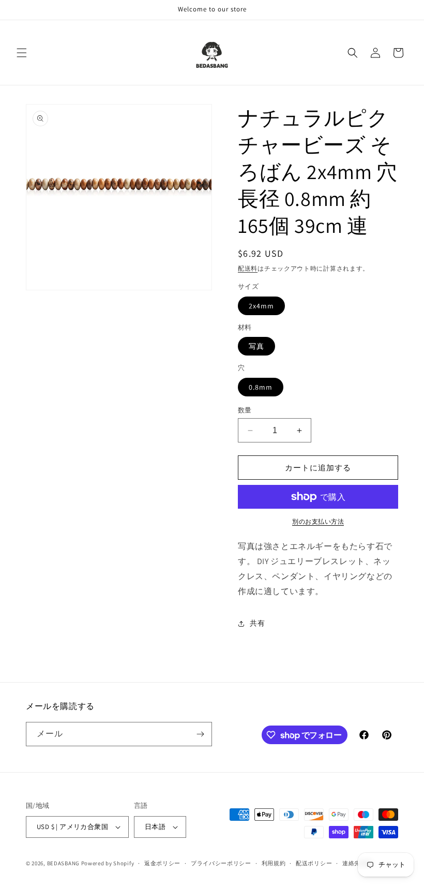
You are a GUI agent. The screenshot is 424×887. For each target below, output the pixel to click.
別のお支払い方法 (318, 521)
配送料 (248, 268)
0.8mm (260, 387)
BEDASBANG (63, 863)
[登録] (200, 734)
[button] (21, 52)
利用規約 (274, 863)
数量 (245, 410)
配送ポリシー (314, 863)
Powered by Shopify (107, 863)
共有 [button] (257, 623)
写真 (256, 346)
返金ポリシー (162, 863)
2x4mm (261, 306)
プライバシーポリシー (221, 863)
